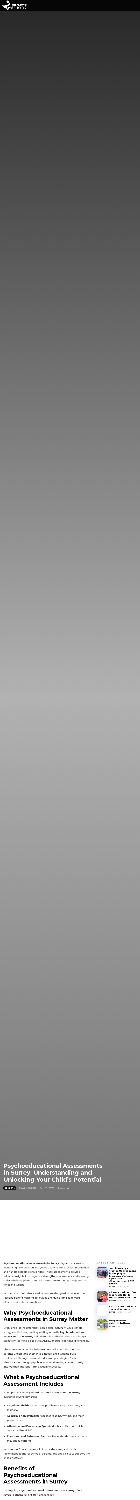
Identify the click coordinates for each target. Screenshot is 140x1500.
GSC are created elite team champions (122, 1307)
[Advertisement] (70, 1225)
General (10, 1188)
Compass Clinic (16, 1293)
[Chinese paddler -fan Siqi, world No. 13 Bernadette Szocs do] (102, 1296)
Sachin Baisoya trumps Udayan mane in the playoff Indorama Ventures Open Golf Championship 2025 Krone (122, 1276)
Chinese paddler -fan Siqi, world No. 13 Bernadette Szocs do (122, 1295)
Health (113, 1287)
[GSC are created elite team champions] (102, 1310)
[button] (130, 5)
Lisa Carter (48, 1188)
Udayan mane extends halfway (119, 1321)
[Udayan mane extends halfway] (102, 1324)
